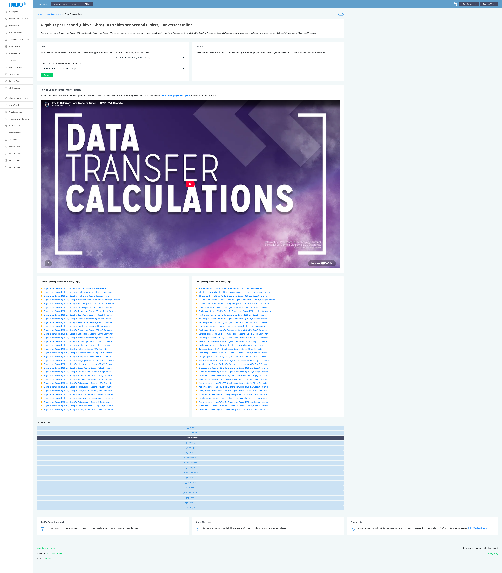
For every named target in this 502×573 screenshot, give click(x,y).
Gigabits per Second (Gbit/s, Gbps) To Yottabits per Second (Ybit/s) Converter (78, 341)
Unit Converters (54, 14)
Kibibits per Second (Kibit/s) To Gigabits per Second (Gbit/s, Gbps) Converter (233, 296)
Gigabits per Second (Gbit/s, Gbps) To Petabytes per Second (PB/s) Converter (78, 383)
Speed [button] (192, 487)
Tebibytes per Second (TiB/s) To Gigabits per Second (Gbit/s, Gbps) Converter (233, 379)
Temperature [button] (191, 492)
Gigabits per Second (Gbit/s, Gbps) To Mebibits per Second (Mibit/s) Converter (79, 303)
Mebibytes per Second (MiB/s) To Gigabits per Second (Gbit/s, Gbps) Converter (234, 364)
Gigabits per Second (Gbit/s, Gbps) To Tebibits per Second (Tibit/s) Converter (78, 314)
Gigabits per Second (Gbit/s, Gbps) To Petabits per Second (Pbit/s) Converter (78, 318)
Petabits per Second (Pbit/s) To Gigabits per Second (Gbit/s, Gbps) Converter (233, 318)
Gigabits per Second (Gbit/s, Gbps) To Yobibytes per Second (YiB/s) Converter (78, 409)
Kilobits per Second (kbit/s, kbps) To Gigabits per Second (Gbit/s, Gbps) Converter (235, 292)
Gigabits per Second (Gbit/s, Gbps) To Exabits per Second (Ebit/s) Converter (77, 326)
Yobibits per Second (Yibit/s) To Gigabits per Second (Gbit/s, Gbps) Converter (233, 345)
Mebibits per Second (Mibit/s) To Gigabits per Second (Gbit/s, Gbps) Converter (234, 303)
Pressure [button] (192, 482)
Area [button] (192, 427)
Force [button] (191, 452)
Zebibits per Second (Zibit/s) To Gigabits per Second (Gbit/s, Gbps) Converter (233, 337)
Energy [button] (192, 447)
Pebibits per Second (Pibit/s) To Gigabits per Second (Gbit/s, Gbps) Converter (233, 322)
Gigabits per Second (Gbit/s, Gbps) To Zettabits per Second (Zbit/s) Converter (78, 333)
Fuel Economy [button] (192, 462)
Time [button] (192, 497)
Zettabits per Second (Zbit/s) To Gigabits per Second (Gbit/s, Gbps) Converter (233, 333)
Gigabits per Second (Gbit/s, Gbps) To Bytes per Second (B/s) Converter (76, 349)
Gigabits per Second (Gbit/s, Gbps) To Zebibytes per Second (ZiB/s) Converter (78, 402)
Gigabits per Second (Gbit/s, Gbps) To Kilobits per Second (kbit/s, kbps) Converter (80, 292)
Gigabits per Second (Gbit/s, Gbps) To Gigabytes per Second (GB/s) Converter (78, 368)
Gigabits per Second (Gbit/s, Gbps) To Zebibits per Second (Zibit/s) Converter (78, 337)
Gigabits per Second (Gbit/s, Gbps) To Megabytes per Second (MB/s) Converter (79, 360)
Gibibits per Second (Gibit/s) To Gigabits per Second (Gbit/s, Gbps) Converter (233, 307)
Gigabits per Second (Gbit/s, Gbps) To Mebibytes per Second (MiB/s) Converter (79, 364)
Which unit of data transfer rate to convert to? (61, 63)
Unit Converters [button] (469, 4)
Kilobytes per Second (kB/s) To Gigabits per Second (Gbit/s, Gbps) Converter (233, 352)
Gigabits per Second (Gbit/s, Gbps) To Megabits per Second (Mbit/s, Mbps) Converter (82, 299)
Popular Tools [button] (489, 4)
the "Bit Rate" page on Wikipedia (175, 95)
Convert (47, 75)
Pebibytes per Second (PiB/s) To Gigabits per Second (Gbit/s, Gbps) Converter (233, 386)
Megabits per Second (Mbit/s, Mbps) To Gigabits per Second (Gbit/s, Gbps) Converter (237, 299)
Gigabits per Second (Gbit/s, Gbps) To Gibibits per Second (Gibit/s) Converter (78, 307)
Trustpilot (47, 558)
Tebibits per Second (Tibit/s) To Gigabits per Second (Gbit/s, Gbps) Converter (233, 314)
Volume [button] (192, 502)
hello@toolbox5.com (477, 528)
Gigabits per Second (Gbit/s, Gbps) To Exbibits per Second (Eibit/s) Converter (78, 330)
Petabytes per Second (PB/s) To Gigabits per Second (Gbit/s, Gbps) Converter (233, 383)
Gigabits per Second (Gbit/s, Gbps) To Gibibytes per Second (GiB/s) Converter (78, 371)
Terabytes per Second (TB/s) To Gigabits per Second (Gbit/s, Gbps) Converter (233, 375)
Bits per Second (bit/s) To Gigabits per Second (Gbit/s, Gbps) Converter (230, 288)
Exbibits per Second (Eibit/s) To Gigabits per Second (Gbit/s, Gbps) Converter (233, 330)
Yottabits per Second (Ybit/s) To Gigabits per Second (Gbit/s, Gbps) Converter (233, 341)
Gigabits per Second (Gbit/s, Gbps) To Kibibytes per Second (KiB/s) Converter (78, 356)
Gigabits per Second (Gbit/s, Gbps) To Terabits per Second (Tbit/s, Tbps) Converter (80, 311)
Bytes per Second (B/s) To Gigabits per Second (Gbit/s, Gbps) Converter (231, 349)
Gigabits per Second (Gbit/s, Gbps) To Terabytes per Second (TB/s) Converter (78, 375)
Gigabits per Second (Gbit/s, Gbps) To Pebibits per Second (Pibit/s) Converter (78, 322)
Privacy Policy (493, 553)
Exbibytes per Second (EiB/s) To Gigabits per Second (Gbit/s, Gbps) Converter (233, 394)
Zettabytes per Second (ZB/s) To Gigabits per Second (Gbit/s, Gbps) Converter (233, 398)
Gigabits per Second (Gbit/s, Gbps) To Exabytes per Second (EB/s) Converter (78, 390)
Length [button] (192, 467)
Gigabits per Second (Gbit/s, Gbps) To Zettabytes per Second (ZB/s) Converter (78, 398)
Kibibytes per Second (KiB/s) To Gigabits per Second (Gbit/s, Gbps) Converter (233, 356)
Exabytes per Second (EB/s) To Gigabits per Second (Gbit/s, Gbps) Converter (233, 390)
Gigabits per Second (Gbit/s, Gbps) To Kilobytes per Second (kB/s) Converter (78, 352)
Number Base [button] (192, 472)
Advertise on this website (47, 548)
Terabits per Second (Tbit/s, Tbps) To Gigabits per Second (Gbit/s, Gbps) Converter (235, 311)
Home (39, 14)
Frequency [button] (191, 457)
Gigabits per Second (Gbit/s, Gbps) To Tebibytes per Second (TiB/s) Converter (78, 379)
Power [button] (191, 477)
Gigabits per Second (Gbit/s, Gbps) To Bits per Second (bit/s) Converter (75, 288)
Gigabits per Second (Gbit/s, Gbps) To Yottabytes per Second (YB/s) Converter (78, 405)
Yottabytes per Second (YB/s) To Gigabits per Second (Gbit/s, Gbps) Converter (233, 405)
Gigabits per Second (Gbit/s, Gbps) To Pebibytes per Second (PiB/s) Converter (78, 386)
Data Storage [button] (191, 432)
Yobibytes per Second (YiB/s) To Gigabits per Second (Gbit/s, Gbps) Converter (233, 409)
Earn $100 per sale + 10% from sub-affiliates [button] (72, 4)
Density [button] (192, 442)
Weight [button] (192, 507)
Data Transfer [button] (192, 437)
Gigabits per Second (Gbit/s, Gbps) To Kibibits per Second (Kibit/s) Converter (78, 296)
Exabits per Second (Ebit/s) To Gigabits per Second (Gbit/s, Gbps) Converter (232, 326)
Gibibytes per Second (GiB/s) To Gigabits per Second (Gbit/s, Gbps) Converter (233, 371)
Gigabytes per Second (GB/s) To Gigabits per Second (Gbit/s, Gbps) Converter (233, 368)
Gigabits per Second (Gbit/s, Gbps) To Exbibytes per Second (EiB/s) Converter (78, 394)
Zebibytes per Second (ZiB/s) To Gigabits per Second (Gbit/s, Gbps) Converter (233, 402)
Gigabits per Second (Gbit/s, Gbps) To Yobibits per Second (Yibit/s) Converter (78, 345)
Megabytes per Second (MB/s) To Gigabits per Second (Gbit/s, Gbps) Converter (234, 360)
